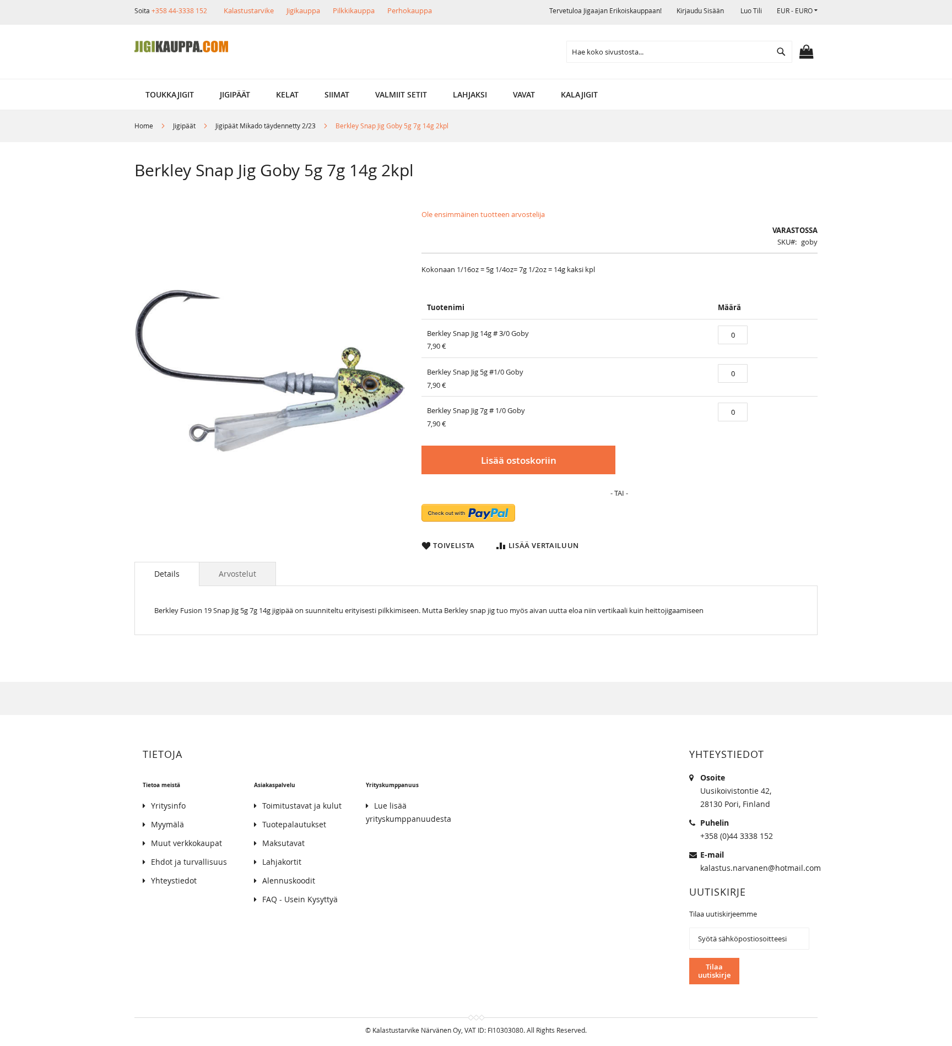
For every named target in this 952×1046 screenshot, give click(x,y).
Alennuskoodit (288, 880)
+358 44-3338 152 (179, 10)
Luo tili (751, 10)
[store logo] (181, 47)
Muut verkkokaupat (186, 843)
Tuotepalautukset (294, 824)
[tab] (166, 574)
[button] (797, 11)
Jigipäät (184, 125)
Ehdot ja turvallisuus (189, 862)
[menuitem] (169, 94)
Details (167, 573)
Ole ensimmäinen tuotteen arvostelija (483, 214)
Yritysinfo (168, 805)
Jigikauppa (303, 10)
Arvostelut (237, 573)
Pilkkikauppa (354, 10)
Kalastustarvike (249, 10)
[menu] (476, 94)
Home (143, 125)
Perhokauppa (409, 10)
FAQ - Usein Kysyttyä (300, 899)
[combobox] (679, 52)
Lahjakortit (281, 862)
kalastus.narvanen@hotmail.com (760, 868)
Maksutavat (283, 843)
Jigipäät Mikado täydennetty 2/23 (265, 125)
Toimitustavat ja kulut (302, 805)
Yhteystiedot (174, 880)
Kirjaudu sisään (700, 10)
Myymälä (167, 824)
